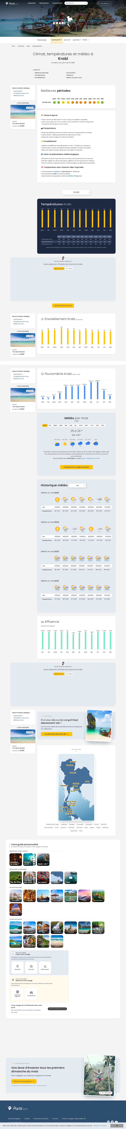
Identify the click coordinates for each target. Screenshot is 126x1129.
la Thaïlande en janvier (92, 458)
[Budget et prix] (16, 859)
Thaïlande (40, 40)
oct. (92, 425)
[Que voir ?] (16, 877)
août (81, 425)
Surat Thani (74, 831)
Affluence (70, 75)
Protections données (40, 1119)
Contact (55, 1119)
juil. (75, 425)
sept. (86, 425)
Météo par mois (18, 95)
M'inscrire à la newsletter (23, 1081)
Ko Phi (56, 827)
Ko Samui (63, 827)
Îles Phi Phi (104, 824)
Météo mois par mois (74, 78)
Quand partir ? (56, 40)
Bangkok (71, 824)
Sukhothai (105, 827)
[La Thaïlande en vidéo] (70, 877)
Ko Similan (71, 827)
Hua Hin (96, 824)
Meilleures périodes (42, 73)
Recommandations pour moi (57, 1009)
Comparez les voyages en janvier (76, 467)
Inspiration (32, 3)
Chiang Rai (89, 824)
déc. (102, 425)
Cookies (27, 1119)
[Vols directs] (43, 859)
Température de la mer (21, 93)
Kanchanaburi (49, 827)
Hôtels (84, 40)
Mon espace (104, 3)
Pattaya (92, 827)
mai (66, 425)
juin (70, 425)
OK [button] (117, 1125)
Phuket (98, 827)
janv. (45, 425)
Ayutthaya (64, 824)
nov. (97, 425)
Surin (80, 831)
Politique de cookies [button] (100, 1126)
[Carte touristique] (43, 877)
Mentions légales (14, 1119)
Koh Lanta (79, 827)
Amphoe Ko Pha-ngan (52, 824)
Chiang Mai (80, 824)
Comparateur (57, 3)
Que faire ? (77, 40)
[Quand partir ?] (29, 859)
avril (61, 425)
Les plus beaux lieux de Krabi (55, 734)
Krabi (86, 827)
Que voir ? (67, 40)
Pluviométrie (71, 73)
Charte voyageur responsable (73, 1119)
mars (55, 425)
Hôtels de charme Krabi (63, 306)
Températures (40, 75)
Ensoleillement (40, 78)
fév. (50, 425)
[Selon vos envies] (29, 877)
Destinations (44, 3)
